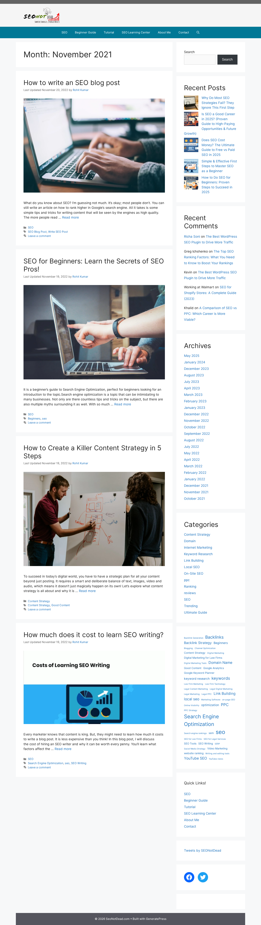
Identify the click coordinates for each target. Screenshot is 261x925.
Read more (70, 217)
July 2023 (191, 382)
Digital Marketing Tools (195, 663)
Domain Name (220, 662)
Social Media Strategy (194, 749)
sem (211, 733)
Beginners (34, 418)
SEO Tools (190, 743)
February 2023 (195, 401)
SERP (217, 744)
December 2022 (196, 414)
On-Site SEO (193, 573)
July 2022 (191, 447)
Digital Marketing (215, 653)
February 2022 (195, 473)
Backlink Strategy (198, 643)
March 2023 (193, 395)
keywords (221, 678)
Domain (190, 541)
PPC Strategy (190, 710)
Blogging (188, 648)
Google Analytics (213, 668)
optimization (210, 705)
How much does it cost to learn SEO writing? (94, 635)
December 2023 (196, 369)
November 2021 (196, 492)
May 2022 (191, 453)
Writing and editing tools (217, 753)
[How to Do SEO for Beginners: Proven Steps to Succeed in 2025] (191, 183)
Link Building (193, 560)
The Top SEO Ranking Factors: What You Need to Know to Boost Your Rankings (209, 257)
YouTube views (216, 759)
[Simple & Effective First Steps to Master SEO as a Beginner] (191, 167)
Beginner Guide (85, 32)
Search (189, 52)
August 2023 (194, 375)
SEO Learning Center (136, 32)
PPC (225, 704)
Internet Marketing (198, 547)
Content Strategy (39, 601)
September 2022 (197, 434)
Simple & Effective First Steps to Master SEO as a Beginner (219, 166)
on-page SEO (228, 699)
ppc (187, 580)
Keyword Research (198, 554)
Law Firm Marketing (193, 684)
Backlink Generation (193, 638)
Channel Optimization (205, 648)
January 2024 (194, 362)
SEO (64, 32)
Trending (191, 606)
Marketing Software (210, 699)
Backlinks (214, 637)
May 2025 (191, 356)
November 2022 (196, 421)
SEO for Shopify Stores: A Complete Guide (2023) (210, 293)
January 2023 (194, 408)
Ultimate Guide (195, 612)
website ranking (193, 753)
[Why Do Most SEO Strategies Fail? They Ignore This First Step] (191, 103)
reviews (190, 593)
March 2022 (193, 466)
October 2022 (194, 427)
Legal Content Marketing (196, 689)
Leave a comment (39, 235)
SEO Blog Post (37, 231)
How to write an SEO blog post (72, 83)
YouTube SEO (195, 758)
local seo (191, 699)
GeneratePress (156, 919)
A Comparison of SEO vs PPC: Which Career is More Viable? (210, 314)
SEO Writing (78, 763)
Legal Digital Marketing (221, 689)
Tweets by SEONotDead (202, 850)
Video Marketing (217, 748)
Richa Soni (192, 236)
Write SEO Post (58, 231)
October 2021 (194, 499)
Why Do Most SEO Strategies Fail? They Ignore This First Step (218, 102)
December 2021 (196, 486)
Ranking (190, 586)
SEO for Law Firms (193, 739)
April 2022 (192, 460)
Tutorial (109, 32)
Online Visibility (191, 705)
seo (44, 418)
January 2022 (194, 479)
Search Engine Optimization (45, 763)
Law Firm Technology (215, 684)
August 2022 (194, 440)
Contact (183, 32)
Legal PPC (207, 694)
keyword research (197, 678)
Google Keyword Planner (199, 672)
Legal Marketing (192, 694)
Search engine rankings (195, 733)
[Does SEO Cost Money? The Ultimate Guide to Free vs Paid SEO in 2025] (191, 146)
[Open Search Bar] (198, 32)
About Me (164, 32)
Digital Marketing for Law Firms (203, 657)
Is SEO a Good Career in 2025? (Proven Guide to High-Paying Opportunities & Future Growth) (210, 123)
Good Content (60, 605)
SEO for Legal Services (215, 739)
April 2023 (192, 388)
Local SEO (192, 567)
